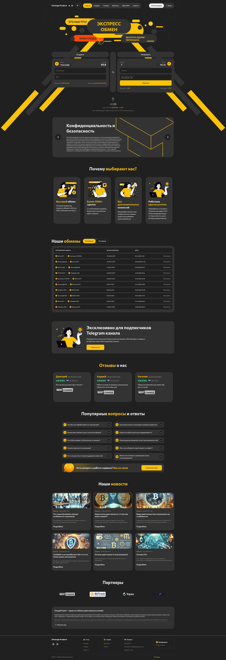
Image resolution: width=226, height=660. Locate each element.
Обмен (106, 646)
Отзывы (106, 5)
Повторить (167, 256)
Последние (102, 241)
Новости (136, 5)
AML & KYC (126, 5)
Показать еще (61, 625)
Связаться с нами (151, 468)
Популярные (89, 241)
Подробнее (58, 526)
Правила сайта (128, 650)
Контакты (115, 5)
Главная (87, 5)
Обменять (145, 83)
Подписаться (95, 347)
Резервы (97, 5)
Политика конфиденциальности (134, 646)
